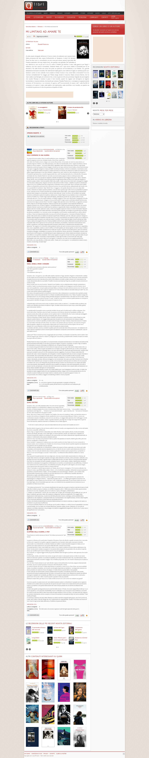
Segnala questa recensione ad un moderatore (87, 252)
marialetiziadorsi (48, 526)
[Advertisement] (49, 95)
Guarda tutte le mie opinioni (52, 151)
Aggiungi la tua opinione (37, 136)
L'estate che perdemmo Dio (75, 107)
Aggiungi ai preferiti (42, 36)
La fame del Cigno (59, 627)
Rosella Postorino (43, 44)
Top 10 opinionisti (37, 398)
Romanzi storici (47, 110)
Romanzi (40, 26)
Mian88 (46, 258)
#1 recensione (36, 259)
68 (45, 396)
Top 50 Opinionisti (38, 151)
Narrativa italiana (31, 26)
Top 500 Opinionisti (38, 527)
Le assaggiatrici (42, 107)
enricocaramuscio (49, 149)
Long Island (35, 638)
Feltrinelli (41, 50)
